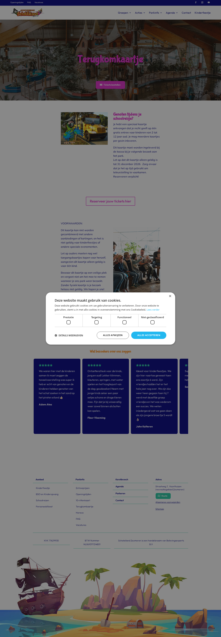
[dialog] (110, 318)
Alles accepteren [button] (148, 335)
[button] (69, 335)
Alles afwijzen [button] (113, 335)
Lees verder (153, 309)
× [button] (170, 296)
